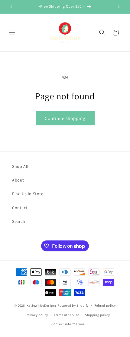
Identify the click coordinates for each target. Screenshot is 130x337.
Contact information (67, 324)
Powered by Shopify (73, 305)
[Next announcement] (118, 6)
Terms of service (66, 315)
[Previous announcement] (11, 6)
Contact (20, 207)
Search (18, 221)
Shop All (20, 166)
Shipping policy (97, 315)
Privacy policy (37, 315)
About (18, 180)
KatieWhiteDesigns (42, 305)
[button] (12, 32)
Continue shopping (65, 118)
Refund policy (105, 305)
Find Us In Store (28, 193)
